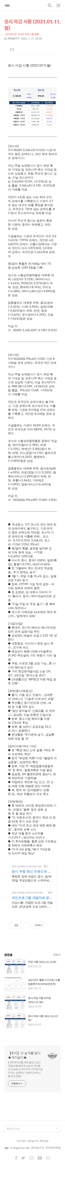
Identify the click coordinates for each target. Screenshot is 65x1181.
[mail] (48, 1158)
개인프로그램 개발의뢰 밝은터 (32, 898)
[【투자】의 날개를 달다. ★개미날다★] (7, 5)
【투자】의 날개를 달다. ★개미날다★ (24, 1055)
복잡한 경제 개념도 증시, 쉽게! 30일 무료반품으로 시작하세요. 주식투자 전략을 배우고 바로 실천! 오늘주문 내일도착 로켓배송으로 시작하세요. (32, 878)
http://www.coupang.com (27, 866)
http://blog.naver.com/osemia (28, 892)
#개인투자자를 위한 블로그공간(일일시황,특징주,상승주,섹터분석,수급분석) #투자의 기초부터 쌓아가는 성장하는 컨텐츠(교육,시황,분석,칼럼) (25, 1069)
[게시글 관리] (26, 925)
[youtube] (40, 1158)
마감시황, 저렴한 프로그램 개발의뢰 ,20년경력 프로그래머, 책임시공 (32, 905)
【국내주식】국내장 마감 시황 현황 (21, 34)
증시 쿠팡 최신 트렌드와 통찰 (31, 872)
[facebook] (16, 1158)
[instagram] (31, 1158)
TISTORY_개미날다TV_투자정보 (32, 1141)
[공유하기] (21, 925)
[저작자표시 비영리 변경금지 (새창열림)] (50, 925)
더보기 (57, 955)
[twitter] (23, 1158)
